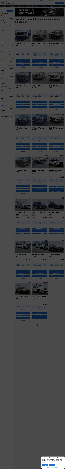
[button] (63, 457)
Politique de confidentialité (55, 467)
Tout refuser (52, 465)
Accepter (45, 465)
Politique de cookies (49, 467)
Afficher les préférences (59, 465)
